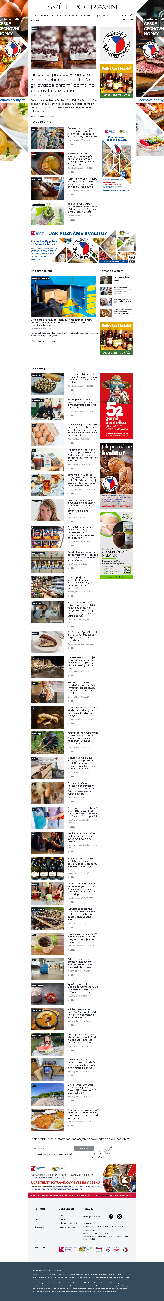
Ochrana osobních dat (69, 1223)
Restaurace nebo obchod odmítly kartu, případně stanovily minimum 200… (122, 290)
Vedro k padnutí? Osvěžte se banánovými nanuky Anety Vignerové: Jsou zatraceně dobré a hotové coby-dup (82, 889)
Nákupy (35, 129)
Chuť (37, 1215)
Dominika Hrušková (39, 329)
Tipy (33, 426)
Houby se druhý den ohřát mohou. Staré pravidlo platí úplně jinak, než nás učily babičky (82, 378)
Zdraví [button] (123, 15)
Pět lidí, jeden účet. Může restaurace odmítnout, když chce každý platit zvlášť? (81, 837)
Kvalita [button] (44, 15)
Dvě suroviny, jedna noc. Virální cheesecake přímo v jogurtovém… (123, 312)
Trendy (34, 476)
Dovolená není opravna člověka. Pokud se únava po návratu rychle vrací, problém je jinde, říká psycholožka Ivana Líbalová (81, 506)
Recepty (35, 28)
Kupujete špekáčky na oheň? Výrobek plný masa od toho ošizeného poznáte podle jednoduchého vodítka (82, 914)
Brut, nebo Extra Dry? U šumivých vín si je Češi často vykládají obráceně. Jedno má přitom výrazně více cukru (82, 864)
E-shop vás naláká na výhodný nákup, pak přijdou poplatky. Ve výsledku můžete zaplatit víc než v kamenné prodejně (82, 763)
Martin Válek (73, 873)
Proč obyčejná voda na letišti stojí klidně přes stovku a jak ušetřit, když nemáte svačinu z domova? (80, 583)
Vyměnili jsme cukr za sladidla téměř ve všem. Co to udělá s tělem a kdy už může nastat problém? (82, 988)
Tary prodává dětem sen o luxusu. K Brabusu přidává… (123, 279)
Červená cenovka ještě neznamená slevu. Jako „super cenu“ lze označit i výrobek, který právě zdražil (82, 132)
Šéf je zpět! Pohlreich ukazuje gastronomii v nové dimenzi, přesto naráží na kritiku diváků (82, 403)
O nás (123, 19)
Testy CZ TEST (110, 15)
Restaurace (36, 180)
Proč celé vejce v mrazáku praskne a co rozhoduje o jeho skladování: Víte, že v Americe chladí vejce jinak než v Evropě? (82, 430)
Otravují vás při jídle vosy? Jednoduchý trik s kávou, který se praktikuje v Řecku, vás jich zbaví (82, 938)
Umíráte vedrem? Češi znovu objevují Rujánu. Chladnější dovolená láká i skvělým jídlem (82, 1088)
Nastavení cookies (67, 1227)
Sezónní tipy (36, 375)
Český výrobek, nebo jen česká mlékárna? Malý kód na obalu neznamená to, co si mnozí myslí (83, 556)
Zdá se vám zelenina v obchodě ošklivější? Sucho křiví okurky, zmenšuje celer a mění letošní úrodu (82, 207)
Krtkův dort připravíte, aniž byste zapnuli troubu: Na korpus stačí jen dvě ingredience (82, 636)
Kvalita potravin (38, 205)
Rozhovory (39, 1227)
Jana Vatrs (72, 517)
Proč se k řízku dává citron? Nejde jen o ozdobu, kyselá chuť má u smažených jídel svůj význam (82, 1114)
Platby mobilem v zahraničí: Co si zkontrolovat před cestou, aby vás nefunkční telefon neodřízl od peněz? (83, 812)
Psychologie (71, 15)
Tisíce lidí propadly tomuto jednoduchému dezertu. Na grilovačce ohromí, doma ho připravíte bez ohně (62, 82)
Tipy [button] (97, 15)
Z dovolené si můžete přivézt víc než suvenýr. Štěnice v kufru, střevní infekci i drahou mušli (80, 963)
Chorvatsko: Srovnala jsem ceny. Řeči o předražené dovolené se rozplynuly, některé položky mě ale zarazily (82, 663)
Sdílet (53, 117)
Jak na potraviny (38, 1111)
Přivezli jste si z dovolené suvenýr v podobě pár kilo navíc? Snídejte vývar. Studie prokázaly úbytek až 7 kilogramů (82, 159)
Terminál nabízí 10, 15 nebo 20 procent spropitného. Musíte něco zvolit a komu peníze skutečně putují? (82, 182)
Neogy (63, 1270)
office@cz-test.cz (91, 1216)
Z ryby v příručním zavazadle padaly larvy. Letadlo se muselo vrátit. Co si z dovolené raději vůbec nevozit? (81, 788)
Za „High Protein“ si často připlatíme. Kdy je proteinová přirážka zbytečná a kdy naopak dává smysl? (81, 532)
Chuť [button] (35, 15)
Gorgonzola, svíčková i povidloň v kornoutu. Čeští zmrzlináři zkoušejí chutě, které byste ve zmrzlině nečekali (81, 688)
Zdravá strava (37, 528)
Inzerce (130, 19)
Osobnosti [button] (56, 15)
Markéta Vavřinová (75, 945)
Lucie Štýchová (74, 464)
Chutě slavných (38, 400)
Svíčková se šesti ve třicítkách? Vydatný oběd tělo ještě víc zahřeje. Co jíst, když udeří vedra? (81, 1013)
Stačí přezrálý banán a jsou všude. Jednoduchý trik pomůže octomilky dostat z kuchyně (82, 711)
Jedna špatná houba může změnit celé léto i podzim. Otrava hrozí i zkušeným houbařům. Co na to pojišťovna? (82, 738)
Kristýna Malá (73, 140)
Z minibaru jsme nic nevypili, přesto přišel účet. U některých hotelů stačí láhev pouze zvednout (82, 1063)
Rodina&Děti (86, 15)
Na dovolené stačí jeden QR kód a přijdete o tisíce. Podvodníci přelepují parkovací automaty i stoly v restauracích (82, 455)
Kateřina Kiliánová (38, 95)
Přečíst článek (37, 117)
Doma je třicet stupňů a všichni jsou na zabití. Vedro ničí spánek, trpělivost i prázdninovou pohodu (82, 1038)
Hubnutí (35, 154)
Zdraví (37, 1219)
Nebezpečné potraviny (40, 278)
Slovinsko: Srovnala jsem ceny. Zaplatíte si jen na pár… (123, 301)
